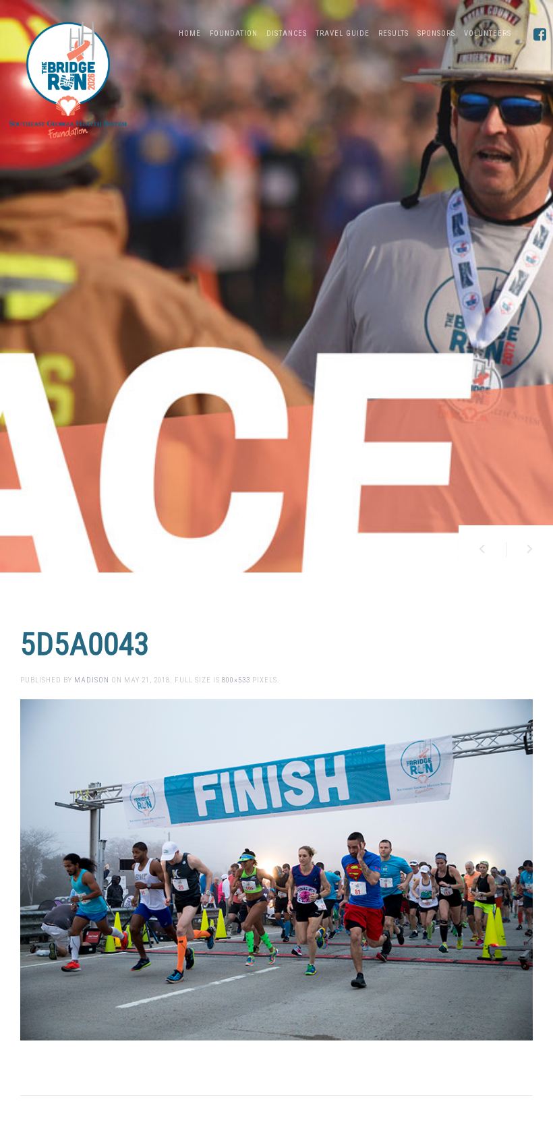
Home (190, 33)
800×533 (236, 680)
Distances (286, 33)
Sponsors (436, 33)
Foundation (234, 33)
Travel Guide (343, 33)
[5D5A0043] (276, 869)
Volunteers (487, 33)
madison (91, 680)
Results (393, 33)
